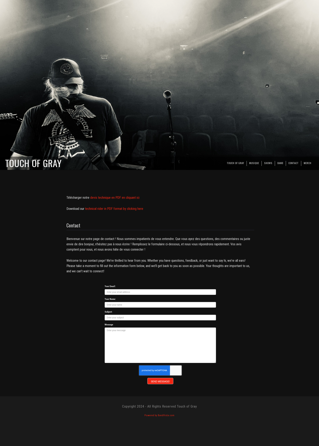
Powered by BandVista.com (159, 415)
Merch (307, 163)
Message (109, 324)
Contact (293, 163)
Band (280, 163)
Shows (268, 163)
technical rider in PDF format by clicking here (114, 209)
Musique (254, 163)
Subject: (108, 311)
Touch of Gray (235, 163)
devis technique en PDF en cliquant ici (114, 198)
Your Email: (110, 286)
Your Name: (110, 299)
